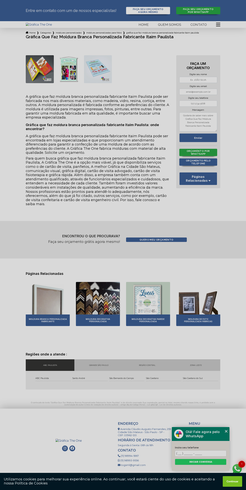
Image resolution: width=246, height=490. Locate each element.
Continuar (232, 481)
